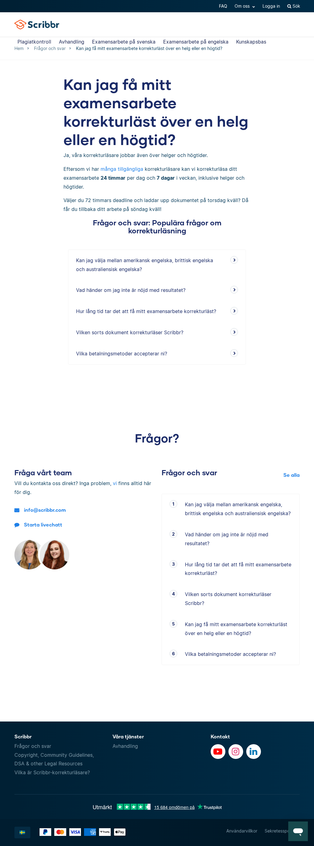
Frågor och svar (32, 746)
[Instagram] (235, 751)
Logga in (271, 6)
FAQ (223, 6)
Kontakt (220, 736)
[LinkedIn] (253, 751)
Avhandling (71, 42)
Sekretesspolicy (281, 830)
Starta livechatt (43, 524)
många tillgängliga (122, 169)
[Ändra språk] (22, 832)
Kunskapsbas (251, 42)
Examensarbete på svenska (123, 42)
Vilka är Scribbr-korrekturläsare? (52, 772)
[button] (298, 831)
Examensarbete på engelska (195, 42)
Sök (295, 6)
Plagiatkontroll (34, 42)
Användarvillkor (241, 830)
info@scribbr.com (45, 510)
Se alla (291, 475)
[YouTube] (218, 751)
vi (115, 483)
